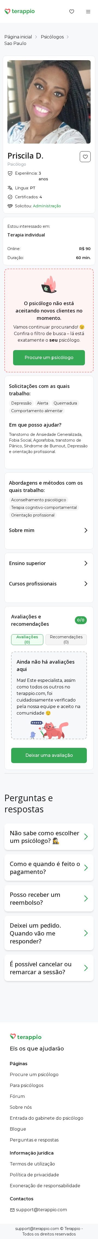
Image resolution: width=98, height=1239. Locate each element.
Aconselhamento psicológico (38, 499)
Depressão (21, 403)
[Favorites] (72, 11)
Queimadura (65, 403)
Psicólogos (52, 37)
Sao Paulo (15, 43)
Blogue (18, 1129)
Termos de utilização (32, 1164)
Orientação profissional (32, 515)
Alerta (42, 403)
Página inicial (18, 37)
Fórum (17, 1096)
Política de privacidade (34, 1174)
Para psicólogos (26, 1085)
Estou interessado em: (28, 226)
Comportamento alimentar (37, 410)
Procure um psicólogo (49, 357)
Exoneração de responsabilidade (45, 1185)
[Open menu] (88, 11)
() (27, 639)
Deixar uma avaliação (49, 755)
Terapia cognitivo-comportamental (44, 507)
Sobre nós (21, 1107)
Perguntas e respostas (34, 1140)
